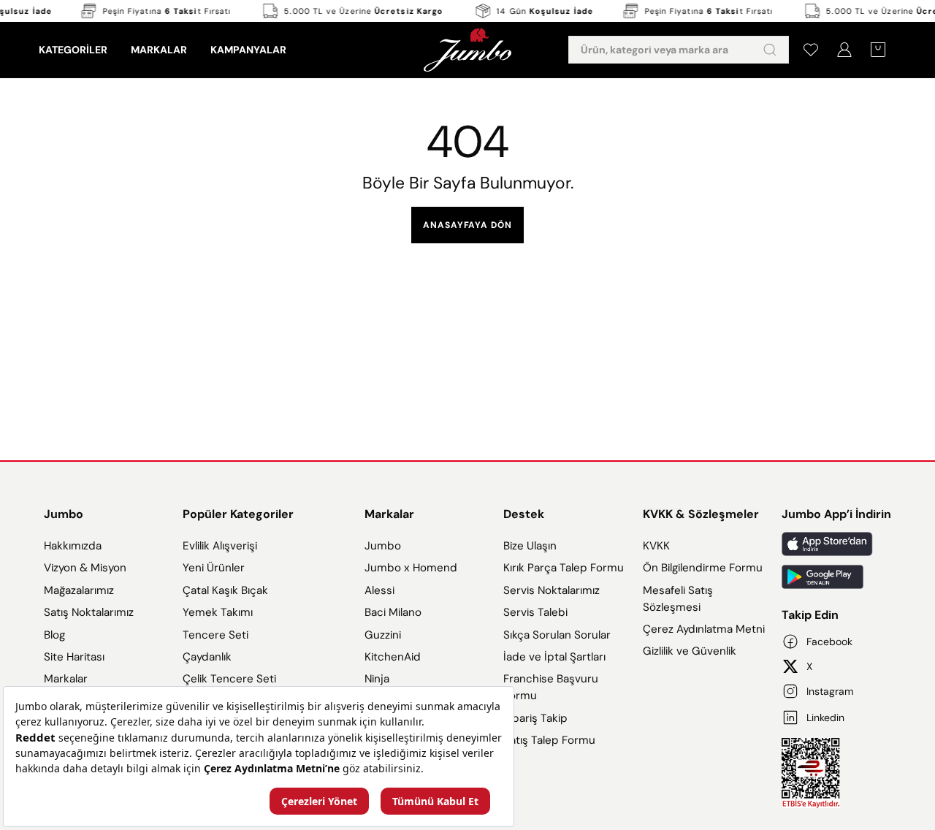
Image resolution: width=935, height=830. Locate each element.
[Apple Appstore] (836, 544)
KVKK (656, 545)
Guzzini (383, 635)
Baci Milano (393, 612)
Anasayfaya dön (467, 225)
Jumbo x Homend (411, 567)
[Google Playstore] (836, 577)
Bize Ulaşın (530, 545)
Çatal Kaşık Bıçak (225, 590)
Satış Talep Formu (549, 740)
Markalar (66, 678)
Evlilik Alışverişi (220, 545)
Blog (54, 635)
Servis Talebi (535, 612)
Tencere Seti (215, 635)
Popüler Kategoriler (238, 514)
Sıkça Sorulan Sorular (557, 635)
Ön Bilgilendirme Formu (703, 567)
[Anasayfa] (467, 50)
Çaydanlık (207, 657)
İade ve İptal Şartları (554, 657)
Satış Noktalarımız (89, 612)
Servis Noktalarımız (551, 590)
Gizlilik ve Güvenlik (689, 651)
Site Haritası (74, 657)
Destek (523, 514)
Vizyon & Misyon (85, 567)
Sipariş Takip (535, 718)
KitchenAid (393, 657)
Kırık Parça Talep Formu (563, 567)
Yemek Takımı (218, 612)
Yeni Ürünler (214, 567)
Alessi (379, 590)
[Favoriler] (811, 50)
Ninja (377, 678)
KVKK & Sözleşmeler (701, 514)
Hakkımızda (73, 545)
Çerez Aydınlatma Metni (704, 629)
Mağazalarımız (79, 590)
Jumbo (63, 514)
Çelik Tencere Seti (229, 678)
